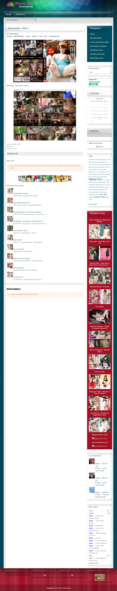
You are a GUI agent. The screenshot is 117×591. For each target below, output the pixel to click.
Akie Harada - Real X (18, 28)
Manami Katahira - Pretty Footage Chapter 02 (99, 327)
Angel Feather (17, 240)
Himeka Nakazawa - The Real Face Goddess (27, 212)
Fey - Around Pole (18, 249)
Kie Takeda (99, 307)
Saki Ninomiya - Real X (20, 230)
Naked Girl (95, 179)
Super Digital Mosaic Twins (21, 203)
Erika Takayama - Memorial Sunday (99, 221)
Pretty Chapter (102, 182)
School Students (100, 187)
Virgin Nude (103, 194)
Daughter (105, 164)
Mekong (99, 174)
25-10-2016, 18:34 (12, 34)
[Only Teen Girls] (45, 181)
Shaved (102, 189)
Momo (103, 174)
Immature (91, 172)
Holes (104, 169)
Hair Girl (100, 169)
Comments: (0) (54, 36)
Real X (12, 161)
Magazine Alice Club (100, 435)
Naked (90, 176)
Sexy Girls (96, 189)
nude (103, 179)
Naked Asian (96, 176)
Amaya (34, 36)
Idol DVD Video (19, 36)
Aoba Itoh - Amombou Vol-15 (99, 242)
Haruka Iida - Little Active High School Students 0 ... (99, 264)
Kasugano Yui (103, 172)
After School (92, 159)
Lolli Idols (93, 174)
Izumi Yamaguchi (18, 268)
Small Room (95, 192)
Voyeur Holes (99, 197)
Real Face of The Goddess (21, 258)
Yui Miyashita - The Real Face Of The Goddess (27, 221)
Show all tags (93, 204)
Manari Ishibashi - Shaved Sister (100, 351)
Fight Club (101, 167)
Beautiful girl (98, 162)
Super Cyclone (103, 192)
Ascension (104, 159)
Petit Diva (94, 182)
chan (107, 162)
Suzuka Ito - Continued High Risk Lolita (100, 414)
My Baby (108, 174)
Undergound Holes (94, 194)
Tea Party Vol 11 (18, 277)
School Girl (107, 184)
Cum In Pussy (92, 164)
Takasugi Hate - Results (20, 193)
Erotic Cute (95, 167)
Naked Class (103, 176)
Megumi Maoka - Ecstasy (99, 287)
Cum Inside (100, 164)
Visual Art (91, 197)
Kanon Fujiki (100, 372)
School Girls (92, 187)
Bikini (103, 162)
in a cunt (96, 172)
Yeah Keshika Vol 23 (100, 442)
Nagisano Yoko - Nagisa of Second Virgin (99, 392)
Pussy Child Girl (95, 184)
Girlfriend (95, 169)
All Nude (98, 159)
